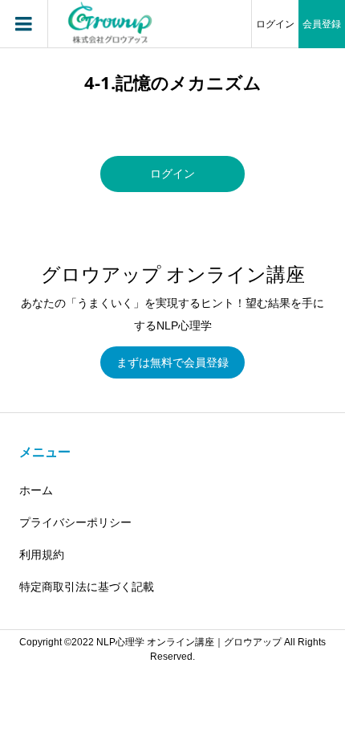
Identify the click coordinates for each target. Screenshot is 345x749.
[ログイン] (172, 188)
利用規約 (41, 554)
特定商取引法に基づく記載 (86, 586)
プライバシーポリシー (75, 522)
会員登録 (321, 24)
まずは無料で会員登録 (172, 362)
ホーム (36, 490)
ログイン (275, 24)
